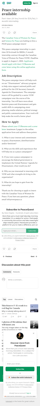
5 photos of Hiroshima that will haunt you (14, 323)
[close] (33, 333)
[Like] (4, 32)
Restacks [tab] (16, 272)
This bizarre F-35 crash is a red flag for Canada (14, 306)
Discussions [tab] (19, 299)
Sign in (35, 3)
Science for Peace (12, 41)
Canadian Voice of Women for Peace (20, 38)
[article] (20, 311)
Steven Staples (7, 25)
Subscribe (27, 3)
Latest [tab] (10, 299)
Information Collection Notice (24, 238)
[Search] (36, 299)
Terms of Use (30, 236)
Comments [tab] (7, 272)
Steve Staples (12, 313)
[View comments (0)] (9, 32)
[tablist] (11, 272)
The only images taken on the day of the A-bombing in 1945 (15, 328)
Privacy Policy (27, 387)
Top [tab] (4, 299)
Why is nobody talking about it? (14, 311)
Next (32, 256)
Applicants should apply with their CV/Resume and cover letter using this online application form (18, 66)
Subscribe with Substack (21, 377)
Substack (9, 401)
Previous (9, 256)
